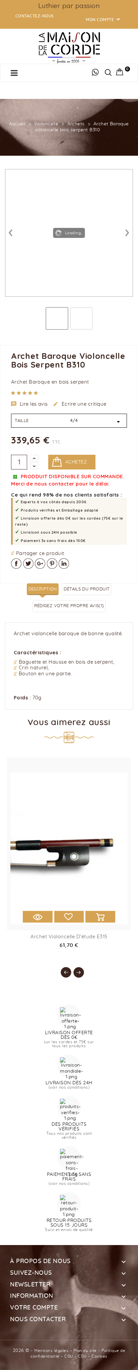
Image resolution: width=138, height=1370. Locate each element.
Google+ (40, 563)
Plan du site (85, 1351)
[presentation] (63, 969)
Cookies (99, 1356)
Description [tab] (42, 589)
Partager (16, 563)
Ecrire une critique (80, 404)
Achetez (76, 462)
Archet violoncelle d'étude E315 (69, 936)
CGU (68, 1356)
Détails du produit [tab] (87, 589)
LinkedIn (64, 563)
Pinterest (52, 563)
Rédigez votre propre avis (69, 606)
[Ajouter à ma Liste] (69, 917)
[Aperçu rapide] (38, 917)
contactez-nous (34, 16)
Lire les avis (29, 404)
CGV (82, 1356)
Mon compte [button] (103, 19)
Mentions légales (51, 1351)
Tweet (28, 563)
